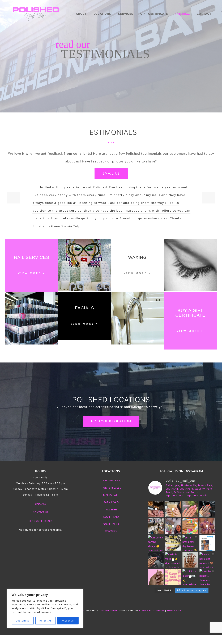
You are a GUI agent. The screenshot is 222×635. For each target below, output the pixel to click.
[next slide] (208, 197)
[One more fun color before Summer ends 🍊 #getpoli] (207, 509)
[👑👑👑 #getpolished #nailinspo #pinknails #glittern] (190, 509)
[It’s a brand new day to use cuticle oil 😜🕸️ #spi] (190, 543)
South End (111, 516)
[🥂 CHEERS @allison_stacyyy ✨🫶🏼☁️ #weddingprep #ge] (156, 526)
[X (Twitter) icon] (109, 620)
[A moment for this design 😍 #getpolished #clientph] (156, 543)
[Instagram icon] (116, 620)
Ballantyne (111, 480)
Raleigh (111, 509)
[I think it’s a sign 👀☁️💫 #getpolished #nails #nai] (190, 576)
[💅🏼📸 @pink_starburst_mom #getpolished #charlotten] (156, 576)
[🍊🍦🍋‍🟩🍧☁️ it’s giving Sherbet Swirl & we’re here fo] (190, 526)
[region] (45, 608)
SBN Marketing (108, 610)
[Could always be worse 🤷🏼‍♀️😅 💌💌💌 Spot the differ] (173, 576)
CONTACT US (40, 512)
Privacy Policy (175, 610)
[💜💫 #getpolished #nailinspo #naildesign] (207, 526)
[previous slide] (13, 197)
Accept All (68, 620)
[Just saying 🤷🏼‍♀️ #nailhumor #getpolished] (190, 560)
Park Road (111, 502)
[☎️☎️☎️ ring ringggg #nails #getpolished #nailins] (173, 509)
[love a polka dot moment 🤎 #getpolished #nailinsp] (207, 560)
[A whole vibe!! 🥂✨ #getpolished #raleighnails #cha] (173, 560)
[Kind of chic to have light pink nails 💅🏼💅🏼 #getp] (156, 560)
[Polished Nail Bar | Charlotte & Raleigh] (36, 13)
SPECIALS (40, 503)
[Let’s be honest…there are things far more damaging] (207, 576)
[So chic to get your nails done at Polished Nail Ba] (173, 543)
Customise (22, 620)
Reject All (45, 620)
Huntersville (111, 487)
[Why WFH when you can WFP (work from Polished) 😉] (173, 526)
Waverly (111, 531)
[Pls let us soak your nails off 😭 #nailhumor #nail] (156, 509)
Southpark (111, 524)
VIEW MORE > (31, 273)
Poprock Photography (151, 610)
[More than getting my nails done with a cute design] (207, 543)
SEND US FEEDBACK (40, 521)
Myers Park (111, 495)
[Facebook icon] (105, 620)
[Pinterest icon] (113, 620)
